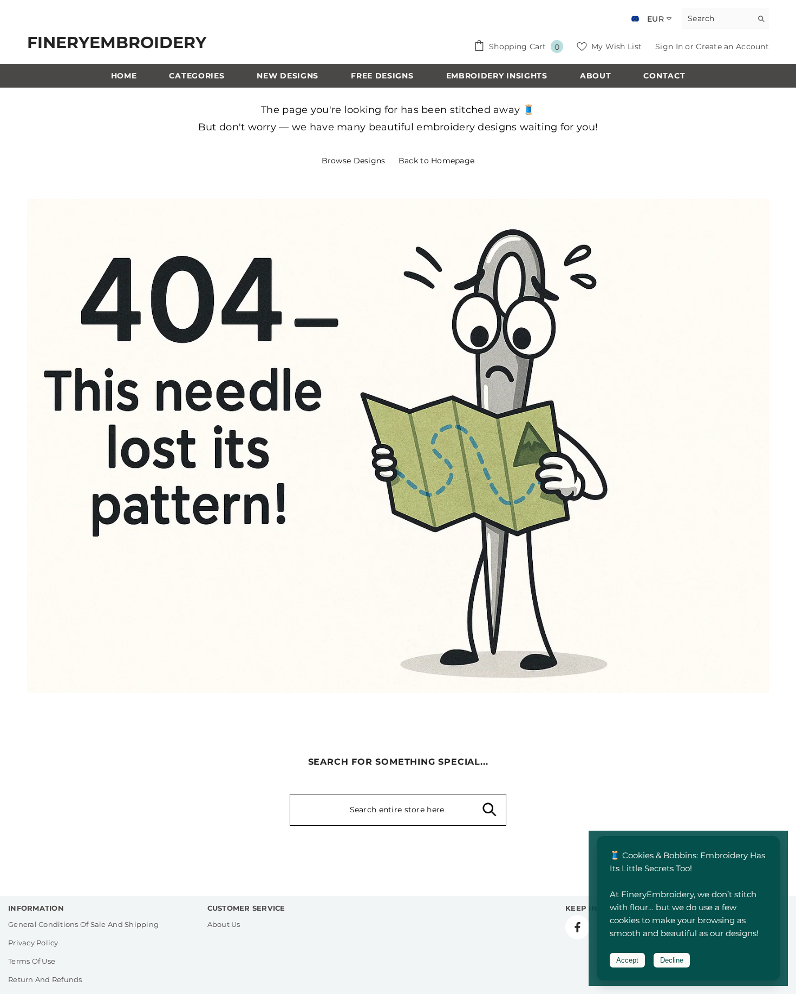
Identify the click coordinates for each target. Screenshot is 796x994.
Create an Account (732, 46)
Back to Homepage (436, 160)
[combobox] (717, 18)
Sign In (670, 46)
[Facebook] (577, 927)
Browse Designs (354, 160)
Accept (627, 960)
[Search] (725, 18)
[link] (398, 446)
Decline (671, 960)
